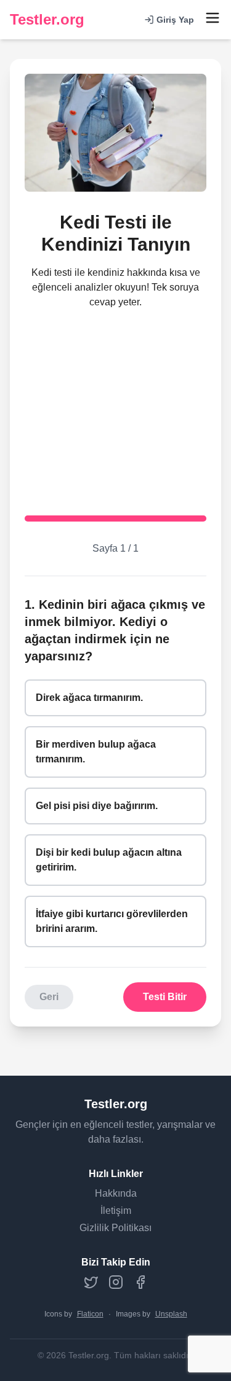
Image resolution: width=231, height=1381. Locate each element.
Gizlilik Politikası (115, 1228)
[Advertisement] (115, 403)
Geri (49, 997)
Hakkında (116, 1193)
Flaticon (90, 1314)
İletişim (115, 1210)
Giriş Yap (175, 20)
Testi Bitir (165, 997)
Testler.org (47, 19)
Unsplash (171, 1314)
